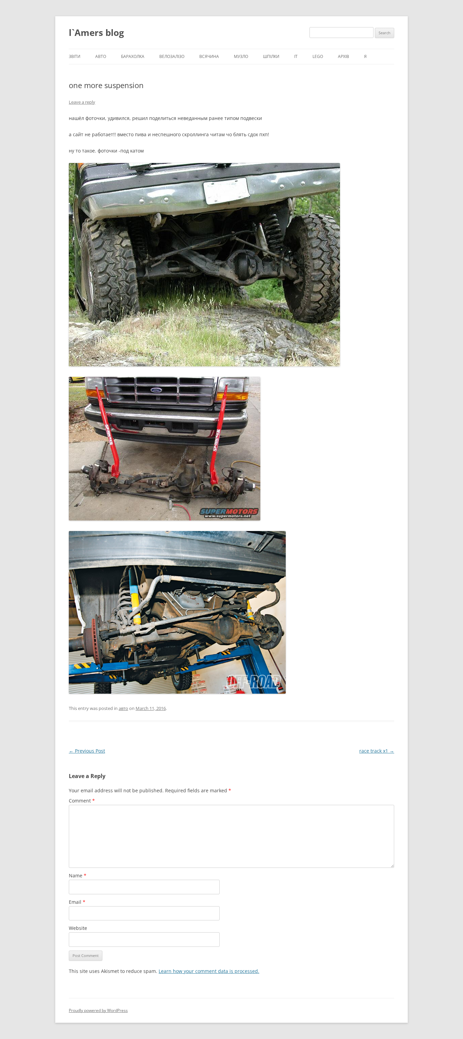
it (296, 56)
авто (100, 56)
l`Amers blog (96, 32)
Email (77, 902)
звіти (74, 56)
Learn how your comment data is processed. (209, 971)
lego (318, 56)
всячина (209, 56)
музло (241, 56)
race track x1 (376, 751)
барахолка (132, 56)
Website (78, 928)
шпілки (271, 56)
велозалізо (171, 56)
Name (77, 875)
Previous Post (87, 751)
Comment (82, 800)
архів (343, 56)
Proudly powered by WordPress (98, 1010)
